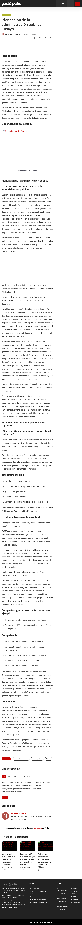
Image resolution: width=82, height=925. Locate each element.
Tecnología (76, 902)
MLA (10, 777)
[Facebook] (59, 4)
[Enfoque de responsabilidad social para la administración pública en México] (45, 846)
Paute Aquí (35, 888)
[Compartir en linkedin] (45, 38)
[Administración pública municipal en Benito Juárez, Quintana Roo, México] (27, 846)
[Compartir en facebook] (34, 38)
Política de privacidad (39, 900)
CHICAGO (17, 777)
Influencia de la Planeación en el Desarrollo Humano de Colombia (8, 859)
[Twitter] (63, 4)
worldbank (38, 828)
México (48, 759)
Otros (74, 896)
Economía (7, 15)
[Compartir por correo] (50, 38)
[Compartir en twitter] (40, 38)
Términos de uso (37, 897)
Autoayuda (62, 893)
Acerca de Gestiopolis (39, 891)
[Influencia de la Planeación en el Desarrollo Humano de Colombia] (9, 846)
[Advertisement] (40, 46)
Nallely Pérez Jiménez (12, 34)
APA (4, 777)
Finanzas (62, 910)
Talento (75, 899)
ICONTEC (27, 777)
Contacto (35, 894)
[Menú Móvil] (77, 4)
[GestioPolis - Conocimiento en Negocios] (10, 884)
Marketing (76, 888)
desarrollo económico (21, 759)
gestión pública (37, 759)
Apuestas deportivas (39, 902)
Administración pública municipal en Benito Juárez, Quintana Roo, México (27, 859)
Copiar (4, 798)
